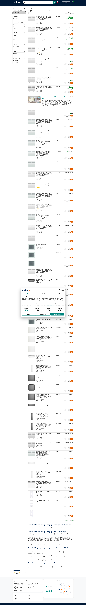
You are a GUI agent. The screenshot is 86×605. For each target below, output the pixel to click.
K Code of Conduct (31, 596)
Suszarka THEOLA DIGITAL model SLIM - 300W (43, 492)
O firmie (15, 595)
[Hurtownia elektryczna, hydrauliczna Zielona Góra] (59, 589)
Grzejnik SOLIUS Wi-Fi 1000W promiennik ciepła (43, 253)
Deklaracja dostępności (32, 586)
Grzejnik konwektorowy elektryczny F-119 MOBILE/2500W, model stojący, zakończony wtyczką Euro (44, 111)
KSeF (29, 588)
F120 (41, 22)
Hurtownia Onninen (18, 8)
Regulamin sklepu (17, 581)
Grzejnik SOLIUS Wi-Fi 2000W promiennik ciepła (43, 320)
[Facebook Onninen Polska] (47, 591)
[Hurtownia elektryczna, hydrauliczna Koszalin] (60, 584)
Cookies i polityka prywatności (33, 581)
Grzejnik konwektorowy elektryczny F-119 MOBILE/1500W (43, 434)
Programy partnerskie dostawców (19, 586)
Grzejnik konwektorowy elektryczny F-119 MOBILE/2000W (43, 443)
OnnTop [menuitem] (23, 5)
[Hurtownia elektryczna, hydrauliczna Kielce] (66, 591)
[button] (54, 2)
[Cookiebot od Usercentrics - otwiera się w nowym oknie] (60, 290)
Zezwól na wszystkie (57, 314)
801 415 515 (50, 586)
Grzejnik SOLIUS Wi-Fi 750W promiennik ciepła (43, 245)
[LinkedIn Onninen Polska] (49, 591)
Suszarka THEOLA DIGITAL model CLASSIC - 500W (44, 501)
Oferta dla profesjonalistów (18, 584)
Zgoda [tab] (28, 293)
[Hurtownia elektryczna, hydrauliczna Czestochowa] (64, 591)
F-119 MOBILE (42, 81)
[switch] (37, 310)
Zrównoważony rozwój (18, 596)
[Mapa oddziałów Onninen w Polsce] (64, 595)
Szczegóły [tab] (43, 293)
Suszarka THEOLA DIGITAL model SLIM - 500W (43, 511)
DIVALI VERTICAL (43, 370)
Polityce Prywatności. (51, 305)
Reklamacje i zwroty (17, 588)
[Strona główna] (13, 8)
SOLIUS (41, 264)
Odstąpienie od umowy (18, 590)
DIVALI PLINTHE (42, 360)
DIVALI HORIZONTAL (43, 330)
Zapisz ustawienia (43, 314)
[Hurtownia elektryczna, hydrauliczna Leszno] (61, 589)
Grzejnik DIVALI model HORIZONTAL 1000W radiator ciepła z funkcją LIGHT (44, 328)
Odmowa (28, 314)
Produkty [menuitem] (14, 5)
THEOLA (41, 494)
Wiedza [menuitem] (27, 5)
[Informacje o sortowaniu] (54, 13)
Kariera (29, 595)
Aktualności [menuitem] (32, 5)
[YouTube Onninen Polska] (51, 591)
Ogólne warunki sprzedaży (18, 583)
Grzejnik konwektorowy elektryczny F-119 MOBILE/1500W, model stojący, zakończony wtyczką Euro (43, 78)
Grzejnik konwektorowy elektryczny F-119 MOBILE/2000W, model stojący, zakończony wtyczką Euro (44, 87)
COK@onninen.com (51, 589)
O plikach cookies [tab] (58, 293)
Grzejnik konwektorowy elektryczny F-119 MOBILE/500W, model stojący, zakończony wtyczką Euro (43, 68)
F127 (41, 486)
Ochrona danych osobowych (33, 583)
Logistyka (15, 599)
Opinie (29, 598)
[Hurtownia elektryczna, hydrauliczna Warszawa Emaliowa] (66, 588)
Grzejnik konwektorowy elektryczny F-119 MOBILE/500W (43, 236)
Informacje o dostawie (18, 587)
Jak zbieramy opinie (31, 584)
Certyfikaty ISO (16, 598)
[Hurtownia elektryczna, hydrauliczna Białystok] (69, 586)
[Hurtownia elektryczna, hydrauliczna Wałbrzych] (60, 591)
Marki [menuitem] (19, 5)
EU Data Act (30, 587)
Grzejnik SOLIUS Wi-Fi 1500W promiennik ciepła (43, 262)
